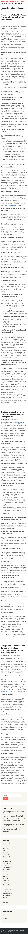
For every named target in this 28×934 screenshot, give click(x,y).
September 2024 (7, 893)
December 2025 (7, 861)
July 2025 (5, 872)
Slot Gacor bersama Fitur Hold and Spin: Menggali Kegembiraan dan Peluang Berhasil (13, 414)
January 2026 (6, 859)
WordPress (10, 932)
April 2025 (5, 878)
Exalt (17, 932)
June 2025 (6, 874)
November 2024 (7, 889)
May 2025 (5, 876)
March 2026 (6, 854)
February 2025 (7, 882)
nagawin (11, 205)
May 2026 (5, 850)
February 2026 (7, 857)
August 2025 (6, 869)
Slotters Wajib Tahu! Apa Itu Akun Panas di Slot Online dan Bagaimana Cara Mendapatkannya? (14, 820)
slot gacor (19, 422)
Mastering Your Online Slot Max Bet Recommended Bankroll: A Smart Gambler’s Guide (13, 17)
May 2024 (5, 902)
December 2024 (7, 887)
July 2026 (5, 846)
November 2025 (7, 863)
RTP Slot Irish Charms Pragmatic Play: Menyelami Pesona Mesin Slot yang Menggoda (13, 829)
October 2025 (6, 865)
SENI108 (5, 915)
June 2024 (6, 900)
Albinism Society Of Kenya (12, 2)
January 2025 (6, 885)
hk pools (5, 918)
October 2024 (6, 891)
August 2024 (6, 895)
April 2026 (5, 852)
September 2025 (7, 867)
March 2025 (6, 880)
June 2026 (6, 848)
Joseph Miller (6, 22)
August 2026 (6, 844)
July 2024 (5, 897)
